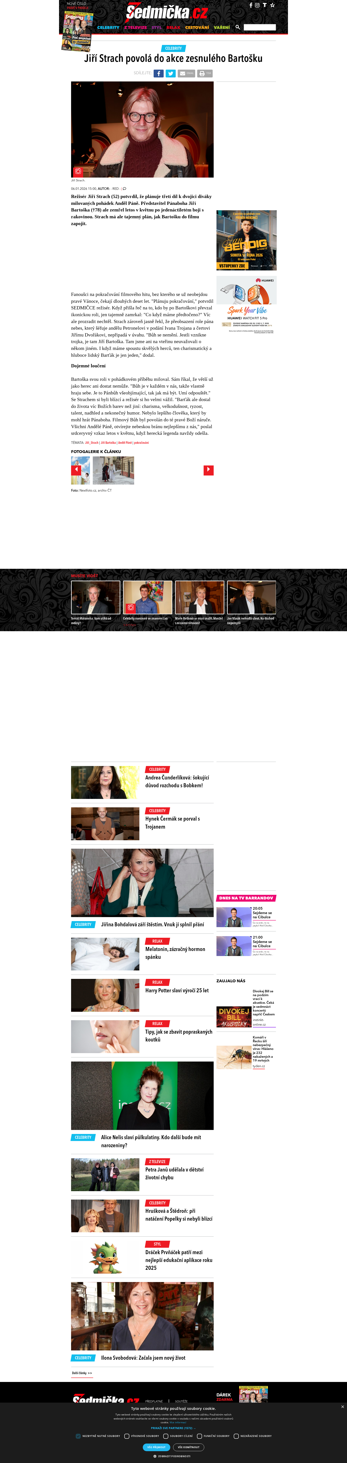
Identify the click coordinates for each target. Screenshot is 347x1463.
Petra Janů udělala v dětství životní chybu (174, 1174)
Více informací (178, 1422)
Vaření (222, 28)
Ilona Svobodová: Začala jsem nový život (143, 1358)
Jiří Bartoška (108, 443)
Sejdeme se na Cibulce (262, 913)
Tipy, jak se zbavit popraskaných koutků (178, 1036)
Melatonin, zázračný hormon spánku (175, 953)
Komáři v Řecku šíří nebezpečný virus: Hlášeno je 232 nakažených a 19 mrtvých (263, 1049)
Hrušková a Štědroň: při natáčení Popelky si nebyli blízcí (178, 1215)
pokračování (141, 443)
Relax (173, 28)
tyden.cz (259, 1066)
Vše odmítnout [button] (188, 1447)
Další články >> (82, 1373)
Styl (157, 28)
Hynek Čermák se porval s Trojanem (172, 823)
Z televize (135, 28)
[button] (173, 1428)
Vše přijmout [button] (156, 1447)
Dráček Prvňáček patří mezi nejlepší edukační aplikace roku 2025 (178, 1260)
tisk (208, 73)
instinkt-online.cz (259, 1022)
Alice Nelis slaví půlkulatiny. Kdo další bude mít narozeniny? (151, 1141)
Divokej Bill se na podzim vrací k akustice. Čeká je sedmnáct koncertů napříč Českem (264, 1003)
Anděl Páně (125, 443)
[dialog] (173, 1433)
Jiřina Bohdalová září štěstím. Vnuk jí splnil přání (152, 925)
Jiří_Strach (91, 443)
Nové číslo (77, 6)
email (190, 73)
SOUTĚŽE (181, 1401)
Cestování (197, 28)
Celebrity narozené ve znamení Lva (145, 618)
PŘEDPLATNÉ (154, 1401)
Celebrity (108, 28)
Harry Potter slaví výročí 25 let (177, 991)
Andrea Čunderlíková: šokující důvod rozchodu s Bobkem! (177, 782)
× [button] (342, 1406)
